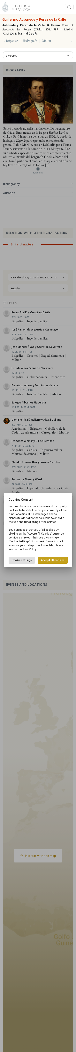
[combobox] (38, 55)
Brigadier (12, 41)
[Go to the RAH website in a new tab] (5, 6)
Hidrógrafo (30, 41)
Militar (46, 41)
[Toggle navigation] (69, 7)
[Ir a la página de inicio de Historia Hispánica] (19, 6)
